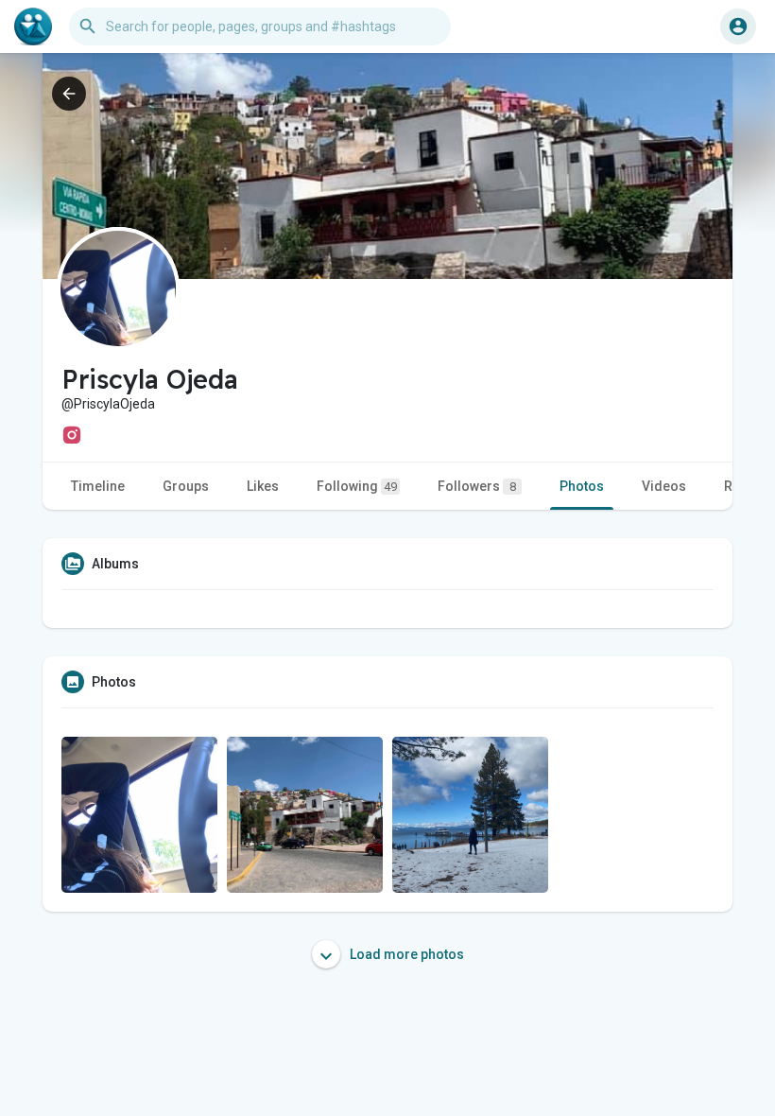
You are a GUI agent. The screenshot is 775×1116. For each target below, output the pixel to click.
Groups (186, 486)
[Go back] (69, 94)
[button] (738, 26)
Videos (664, 486)
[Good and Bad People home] (33, 26)
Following (357, 486)
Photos (582, 486)
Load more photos (405, 954)
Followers (477, 486)
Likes (263, 486)
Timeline (98, 486)
